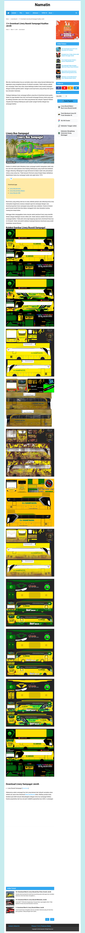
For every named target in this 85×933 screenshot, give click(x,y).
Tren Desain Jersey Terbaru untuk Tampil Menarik (69, 60)
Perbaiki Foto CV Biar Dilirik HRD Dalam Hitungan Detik (70, 55)
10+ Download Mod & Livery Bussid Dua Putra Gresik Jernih (33, 892)
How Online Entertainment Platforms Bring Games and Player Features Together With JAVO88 (70, 71)
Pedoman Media (46, 926)
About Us (17, 926)
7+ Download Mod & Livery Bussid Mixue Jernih (30, 907)
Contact (10, 926)
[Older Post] (52, 919)
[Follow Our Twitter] (76, 88)
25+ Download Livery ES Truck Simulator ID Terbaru (69, 49)
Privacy (34, 926)
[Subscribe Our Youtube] (64, 88)
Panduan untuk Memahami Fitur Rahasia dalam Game (69, 77)
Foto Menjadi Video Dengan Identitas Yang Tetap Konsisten (70, 66)
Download (25, 788)
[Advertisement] (30, 43)
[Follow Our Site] (70, 88)
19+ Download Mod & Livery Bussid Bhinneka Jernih (31, 899)
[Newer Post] (47, 919)
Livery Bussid (22, 29)
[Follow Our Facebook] (58, 88)
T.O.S (38, 926)
